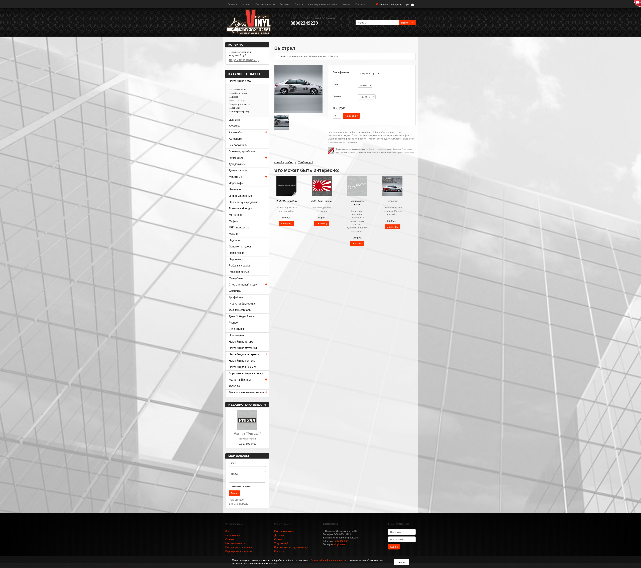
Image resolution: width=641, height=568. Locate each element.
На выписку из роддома (243, 202)
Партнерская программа (238, 551)
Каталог (246, 4)
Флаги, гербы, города (242, 303)
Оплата (299, 4)
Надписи (234, 240)
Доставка (285, 4)
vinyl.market (341, 540)
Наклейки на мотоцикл (243, 348)
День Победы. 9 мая (241, 316)
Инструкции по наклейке (238, 547)
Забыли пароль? (239, 503)
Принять (401, 562)
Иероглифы (236, 183)
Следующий (305, 162)
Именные (235, 189)
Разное (233, 322)
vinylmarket (340, 544)
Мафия (233, 221)
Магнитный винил (240, 379)
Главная (232, 4)
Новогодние (236, 335)
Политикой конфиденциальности (328, 560)
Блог (227, 531)
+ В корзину (351, 115)
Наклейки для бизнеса (243, 367)
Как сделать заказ (265, 4)
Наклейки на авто (240, 81)
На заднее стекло (237, 89)
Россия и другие (239, 271)
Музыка (233, 233)
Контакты (360, 4)
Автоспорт (235, 138)
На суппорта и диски (239, 104)
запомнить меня (241, 486)
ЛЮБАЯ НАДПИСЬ (286, 201)
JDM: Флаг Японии (321, 201)
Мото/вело (235, 214)
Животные (235, 176)
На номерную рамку (239, 111)
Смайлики (235, 291)
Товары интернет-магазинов (246, 392)
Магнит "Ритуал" (247, 434)
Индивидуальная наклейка (322, 4)
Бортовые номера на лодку (246, 373)
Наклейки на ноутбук (242, 360)
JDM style (235, 119)
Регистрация (237, 499)
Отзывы (346, 4)
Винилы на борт (237, 100)
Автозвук (234, 126)
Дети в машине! (238, 170)
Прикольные (236, 252)
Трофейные (236, 297)
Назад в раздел (283, 162)
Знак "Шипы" (237, 329)
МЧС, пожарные (239, 227)
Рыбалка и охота (239, 265)
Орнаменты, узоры (240, 246)
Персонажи (236, 259)
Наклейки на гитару (241, 341)
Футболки (235, 386)
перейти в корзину (244, 60)
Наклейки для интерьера (244, 354)
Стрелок (392, 201)
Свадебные (236, 278)
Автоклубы (235, 132)
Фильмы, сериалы (240, 310)
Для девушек (237, 164)
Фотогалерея (232, 535)
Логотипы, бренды (240, 208)
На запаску (234, 108)
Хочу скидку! (281, 543)
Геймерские (236, 157)
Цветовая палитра (235, 543)
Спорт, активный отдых (243, 284)
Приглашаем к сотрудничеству (291, 547)
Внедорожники (238, 145)
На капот (233, 97)
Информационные (240, 195)
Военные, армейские (242, 151)
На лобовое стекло (238, 93)
